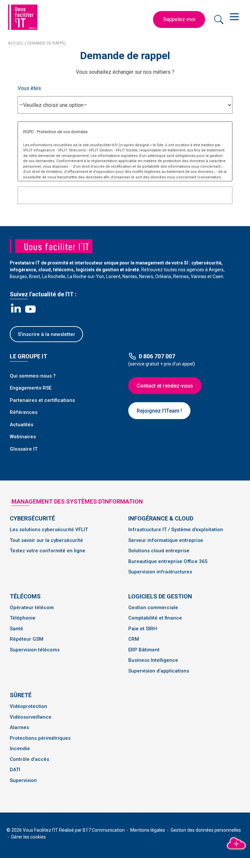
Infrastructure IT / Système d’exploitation (175, 529)
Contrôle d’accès (29, 759)
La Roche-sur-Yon (85, 276)
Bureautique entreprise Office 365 (168, 561)
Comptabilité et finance (155, 618)
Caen (218, 276)
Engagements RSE (30, 388)
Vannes (198, 276)
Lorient (113, 276)
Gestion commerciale (153, 607)
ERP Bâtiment (144, 650)
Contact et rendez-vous (165, 386)
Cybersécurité (32, 518)
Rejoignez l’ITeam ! (159, 411)
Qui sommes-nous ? (33, 376)
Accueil (15, 43)
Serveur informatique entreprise (165, 540)
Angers (216, 269)
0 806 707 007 (157, 356)
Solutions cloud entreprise (158, 551)
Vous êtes (29, 88)
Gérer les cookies (28, 836)
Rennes (181, 276)
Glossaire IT (23, 449)
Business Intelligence (153, 660)
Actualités (21, 425)
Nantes (129, 276)
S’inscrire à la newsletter (46, 334)
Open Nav (235, 16)
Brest (34, 276)
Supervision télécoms (35, 650)
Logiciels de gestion (160, 596)
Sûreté (21, 695)
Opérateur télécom (32, 607)
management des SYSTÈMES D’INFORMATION (77, 501)
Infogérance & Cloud (160, 518)
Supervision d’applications (158, 671)
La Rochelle (53, 276)
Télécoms (25, 596)
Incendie (20, 748)
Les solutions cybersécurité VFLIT (49, 529)
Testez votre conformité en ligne (47, 551)
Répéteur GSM (26, 639)
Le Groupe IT (28, 356)
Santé (16, 629)
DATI (15, 770)
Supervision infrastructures (160, 572)
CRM (133, 639)
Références (23, 412)
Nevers (146, 276)
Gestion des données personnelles (206, 830)
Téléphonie (22, 618)
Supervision (23, 780)
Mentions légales (148, 830)
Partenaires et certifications (42, 400)
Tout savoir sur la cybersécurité (46, 540)
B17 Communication (104, 830)
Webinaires (23, 437)
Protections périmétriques (40, 738)
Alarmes (19, 727)
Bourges (18, 276)
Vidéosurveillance (30, 717)
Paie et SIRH (142, 629)
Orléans (163, 276)
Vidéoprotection (28, 706)
